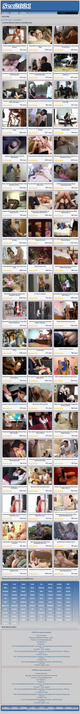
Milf (32, 609)
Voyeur (5, 623)
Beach (14, 587)
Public (68, 612)
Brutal (50, 591)
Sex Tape (50, 616)
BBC (68, 584)
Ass (41, 584)
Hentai (68, 602)
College (32, 594)
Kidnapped (50, 605)
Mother (50, 609)
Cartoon (5, 594)
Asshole (59, 584)
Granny (41, 602)
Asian (32, 584)
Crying (41, 594)
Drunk (23, 598)
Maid (5, 609)
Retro (5, 616)
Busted (68, 591)
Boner (14, 591)
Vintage (68, 619)
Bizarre (23, 587)
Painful (23, 612)
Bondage (5, 591)
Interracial (32, 605)
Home (5, 12)
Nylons (68, 609)
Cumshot (68, 594)
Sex (41, 616)
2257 (32, 707)
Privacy (15, 707)
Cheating (14, 594)
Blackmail (41, 587)
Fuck (14, 602)
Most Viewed (14, 12)
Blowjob (59, 587)
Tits (41, 619)
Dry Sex (32, 598)
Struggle (14, 619)
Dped (41, 598)
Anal (14, 584)
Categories (23, 12)
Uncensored (50, 619)
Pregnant (59, 612)
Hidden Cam (5, 605)
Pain (14, 612)
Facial (68, 598)
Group (59, 602)
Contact (68, 707)
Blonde (50, 587)
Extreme (59, 598)
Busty (59, 591)
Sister (59, 616)
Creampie (50, 594)
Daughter (14, 598)
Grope (50, 602)
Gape (32, 602)
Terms (6, 707)
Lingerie (68, 605)
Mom (41, 609)
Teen (32, 619)
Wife (14, 623)
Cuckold (59, 594)
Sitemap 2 (59, 707)
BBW (5, 587)
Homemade (14, 605)
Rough (23, 616)
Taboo (23, 619)
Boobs (23, 591)
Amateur (5, 584)
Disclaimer (24, 707)
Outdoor (5, 612)
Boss (41, 591)
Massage (14, 609)
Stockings (5, 619)
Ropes (14, 616)
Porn (50, 612)
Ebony (50, 598)
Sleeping (68, 616)
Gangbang (23, 602)
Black (32, 587)
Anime (23, 584)
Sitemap (50, 707)
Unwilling (59, 619)
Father (5, 602)
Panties (32, 612)
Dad (5, 598)
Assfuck (50, 584)
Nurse (59, 609)
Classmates (23, 594)
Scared (32, 616)
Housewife (23, 605)
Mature (23, 609)
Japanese (41, 605)
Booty (32, 591)
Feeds (41, 707)
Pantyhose (41, 612)
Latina (59, 605)
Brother (68, 587)
